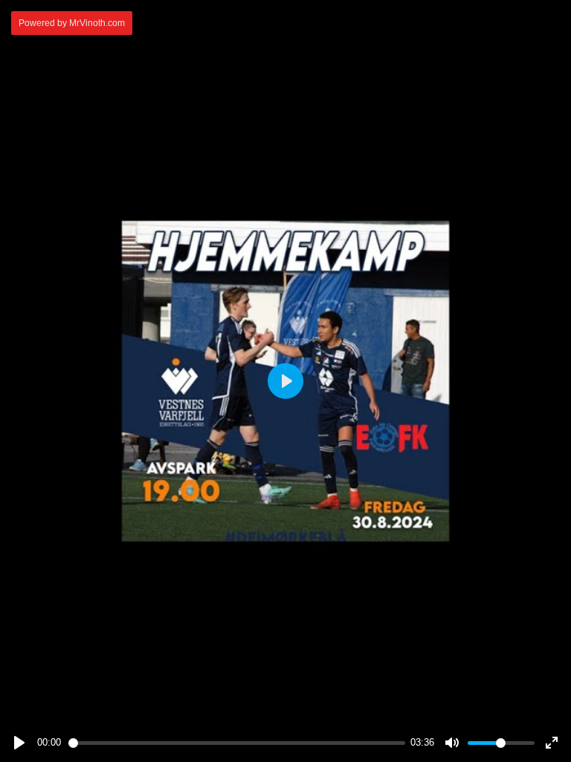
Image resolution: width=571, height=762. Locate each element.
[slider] (236, 743)
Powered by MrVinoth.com (72, 23)
